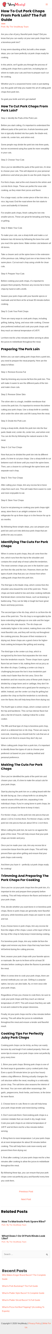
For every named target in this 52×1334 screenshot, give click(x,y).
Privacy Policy (34, 1323)
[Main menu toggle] (46, 4)
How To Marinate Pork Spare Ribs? (24, 1221)
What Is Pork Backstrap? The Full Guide (20, 1286)
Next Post (26, 1199)
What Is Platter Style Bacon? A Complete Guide (23, 1293)
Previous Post (26, 1191)
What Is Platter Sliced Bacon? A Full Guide (21, 1300)
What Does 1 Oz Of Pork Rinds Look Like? (23, 1237)
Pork (3, 27)
